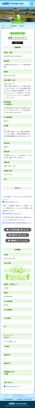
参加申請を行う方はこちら (13, 213)
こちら (14, 341)
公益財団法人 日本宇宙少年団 (24, 399)
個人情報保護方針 (8, 399)
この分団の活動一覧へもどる (18, 229)
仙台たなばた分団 (17, 33)
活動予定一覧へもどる (18, 235)
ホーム (5, 26)
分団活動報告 (13, 26)
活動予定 (21, 26)
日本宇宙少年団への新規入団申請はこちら (18, 223)
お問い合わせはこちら (12, 202)
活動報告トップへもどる (19, 240)
